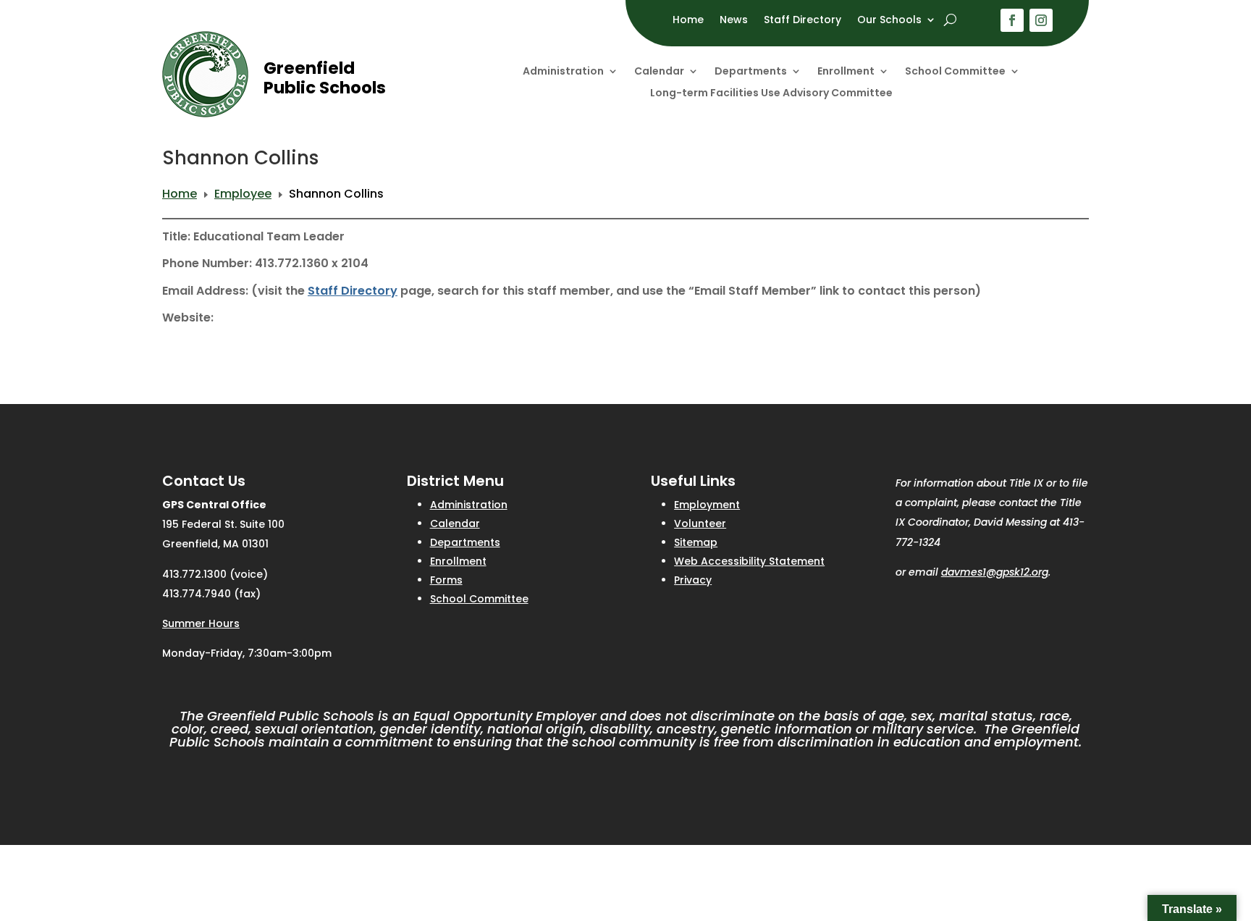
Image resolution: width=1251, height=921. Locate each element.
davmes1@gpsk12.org (994, 572)
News (734, 20)
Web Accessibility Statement (749, 561)
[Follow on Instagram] (1041, 20)
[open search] (950, 19)
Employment (707, 504)
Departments (751, 72)
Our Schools (889, 20)
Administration (563, 72)
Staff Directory (802, 20)
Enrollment (846, 72)
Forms (446, 580)
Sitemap (695, 542)
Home (688, 20)
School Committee (955, 72)
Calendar (659, 72)
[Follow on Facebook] (1012, 20)
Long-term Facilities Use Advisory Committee (771, 94)
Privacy (693, 580)
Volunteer (700, 523)
